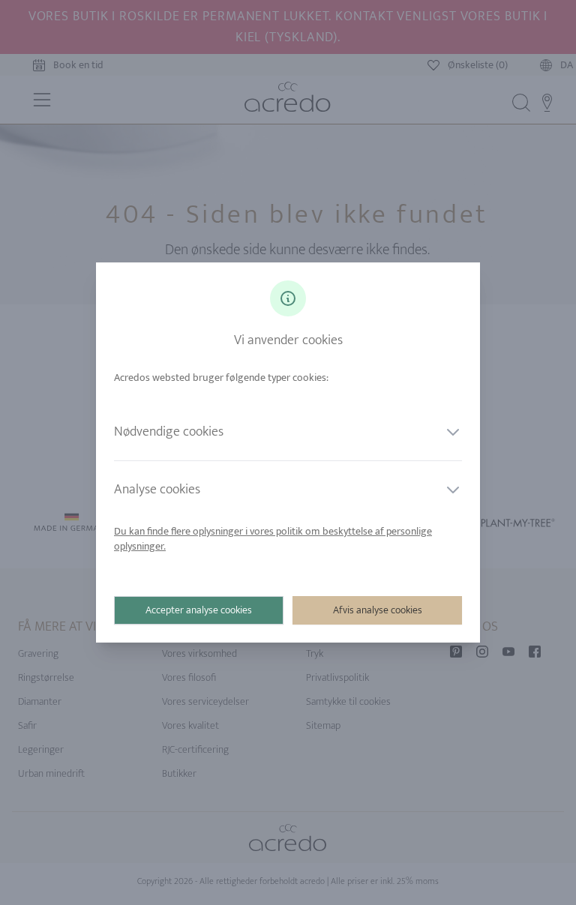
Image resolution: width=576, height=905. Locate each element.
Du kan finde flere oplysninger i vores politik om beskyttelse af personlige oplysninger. (273, 539)
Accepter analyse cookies (199, 610)
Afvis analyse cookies (377, 610)
